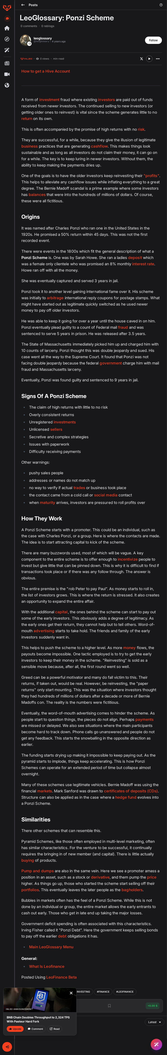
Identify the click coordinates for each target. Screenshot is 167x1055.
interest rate (143, 264)
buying (27, 860)
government (111, 363)
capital (61, 612)
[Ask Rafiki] (156, 1044)
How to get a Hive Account (45, 71)
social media (106, 495)
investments (65, 422)
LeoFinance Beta (61, 977)
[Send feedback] (7, 18)
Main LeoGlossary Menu (51, 947)
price (151, 877)
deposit (135, 257)
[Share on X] (141, 58)
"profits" (151, 175)
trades (79, 487)
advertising (44, 631)
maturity (47, 502)
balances (37, 194)
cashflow (99, 146)
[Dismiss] (71, 993)
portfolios (30, 890)
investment (49, 99)
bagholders (132, 890)
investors (106, 99)
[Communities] (7, 85)
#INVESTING (82, 991)
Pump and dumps (37, 871)
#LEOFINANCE (124, 991)
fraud (123, 327)
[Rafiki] (7, 50)
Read (56, 1028)
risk (141, 129)
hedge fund (125, 797)
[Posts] (7, 63)
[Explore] (7, 39)
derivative (100, 877)
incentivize (128, 559)
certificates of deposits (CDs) (131, 791)
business (29, 146)
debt (62, 936)
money (129, 647)
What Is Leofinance (46, 966)
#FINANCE (103, 991)
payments (144, 719)
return (26, 118)
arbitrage (55, 298)
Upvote (17, 1028)
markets (44, 791)
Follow (153, 40)
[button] (7, 1047)
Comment (37, 1028)
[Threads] (7, 28)
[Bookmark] (109, 1006)
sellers (56, 429)
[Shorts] (7, 74)
